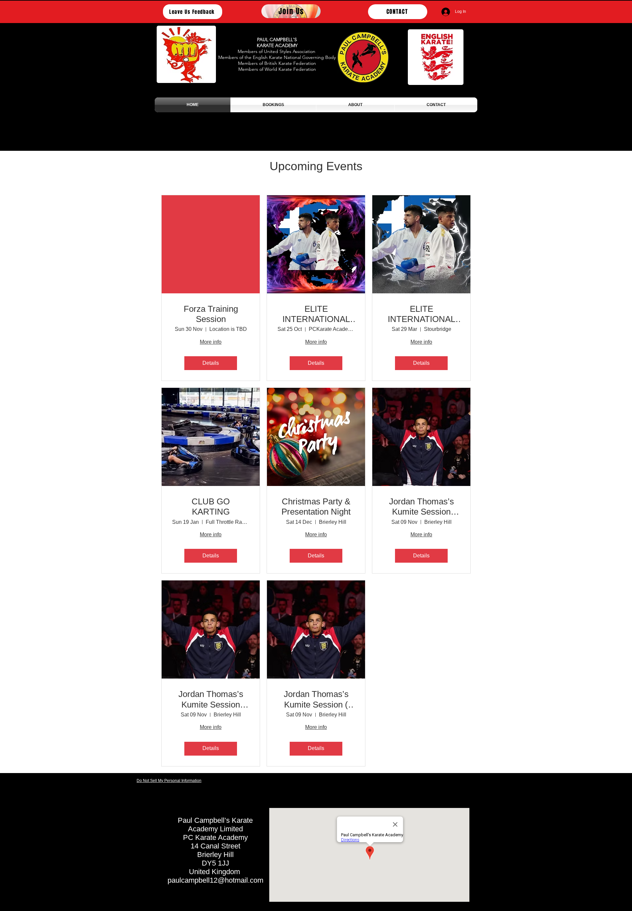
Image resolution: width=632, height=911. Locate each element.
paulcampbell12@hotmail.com (215, 880)
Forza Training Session (211, 314)
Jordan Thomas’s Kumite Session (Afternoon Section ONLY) (211, 699)
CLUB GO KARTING (211, 506)
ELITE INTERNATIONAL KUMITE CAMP (316, 314)
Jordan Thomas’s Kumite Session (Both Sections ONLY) (421, 506)
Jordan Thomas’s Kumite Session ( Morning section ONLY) (316, 699)
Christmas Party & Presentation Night (316, 506)
